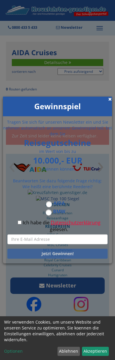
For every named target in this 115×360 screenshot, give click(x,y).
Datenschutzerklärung (76, 222)
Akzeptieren (95, 351)
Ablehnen (68, 351)
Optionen (13, 351)
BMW (59, 211)
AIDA (59, 203)
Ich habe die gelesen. (62, 226)
